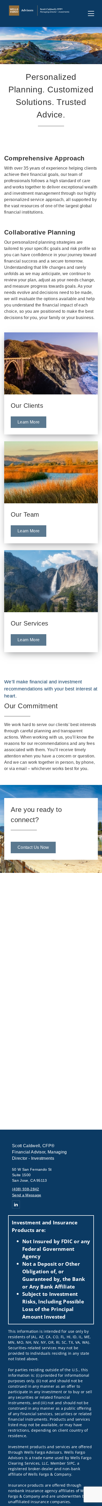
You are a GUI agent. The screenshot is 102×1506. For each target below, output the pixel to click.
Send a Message (26, 1195)
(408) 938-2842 (25, 1189)
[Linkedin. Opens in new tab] (16, 1204)
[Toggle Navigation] (91, 13)
